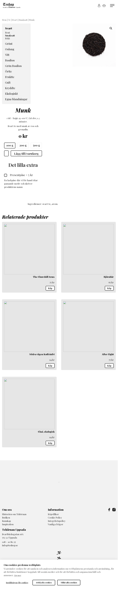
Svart (14, 20)
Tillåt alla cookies (69, 582)
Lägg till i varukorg (26, 153)
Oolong (9, 49)
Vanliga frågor (55, 524)
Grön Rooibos (13, 66)
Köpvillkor (53, 514)
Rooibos (10, 60)
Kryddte (10, 88)
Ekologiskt (11, 93)
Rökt (7, 38)
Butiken (6, 517)
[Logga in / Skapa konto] (99, 5)
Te (9, 20)
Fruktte (9, 77)
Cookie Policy (55, 517)
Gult (8, 82)
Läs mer (17, 575)
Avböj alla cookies (44, 582)
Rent (7, 32)
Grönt (8, 43)
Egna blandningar (16, 99)
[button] (111, 28)
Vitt (7, 55)
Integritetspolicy (56, 520)
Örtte (8, 71)
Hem (4, 20)
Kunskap (6, 520)
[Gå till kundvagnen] (105, 5)
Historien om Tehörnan (14, 514)
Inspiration (7, 524)
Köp (50, 288)
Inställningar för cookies (17, 582)
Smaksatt (23, 20)
